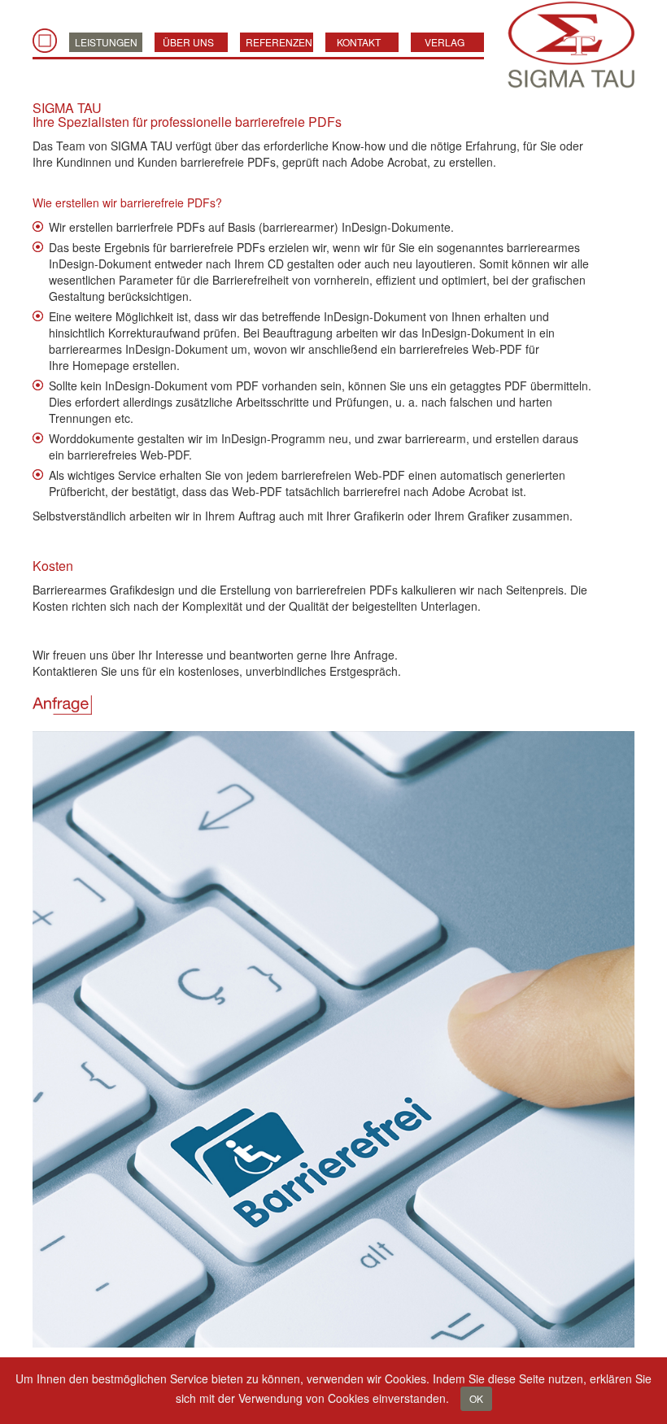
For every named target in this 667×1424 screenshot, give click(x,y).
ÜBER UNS (188, 42)
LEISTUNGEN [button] (106, 42)
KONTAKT (359, 42)
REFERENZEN (279, 42)
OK (476, 1398)
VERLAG (444, 42)
